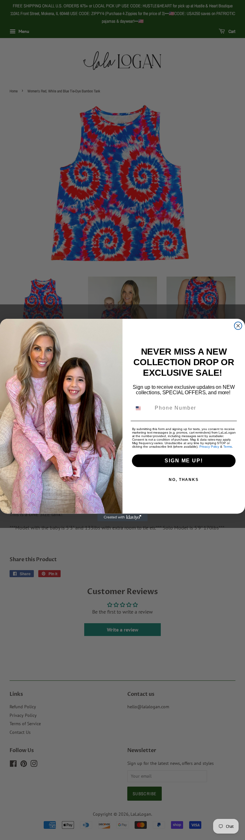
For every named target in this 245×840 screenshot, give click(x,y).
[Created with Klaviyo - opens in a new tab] (122, 517)
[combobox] (142, 408)
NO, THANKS (184, 479)
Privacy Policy (209, 446)
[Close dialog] (238, 326)
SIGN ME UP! (184, 460)
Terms (227, 446)
